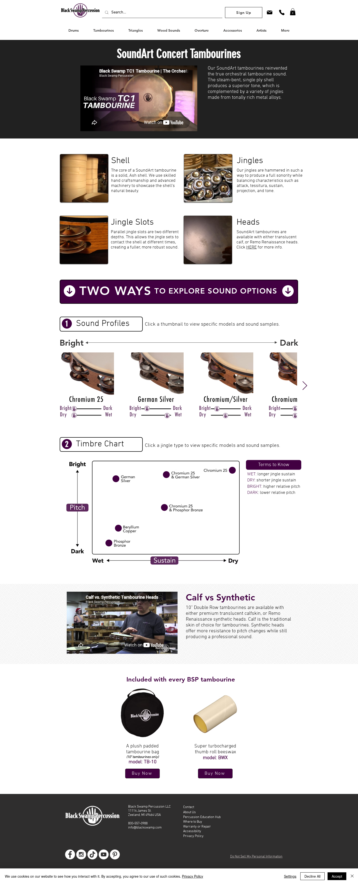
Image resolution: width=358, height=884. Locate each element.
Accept (337, 876)
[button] (293, 11)
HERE (251, 247)
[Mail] (269, 12)
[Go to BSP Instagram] (81, 854)
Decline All (312, 876)
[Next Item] (305, 386)
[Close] (352, 876)
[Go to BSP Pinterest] (115, 854)
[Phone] (282, 12)
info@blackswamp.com (145, 828)
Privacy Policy (192, 876)
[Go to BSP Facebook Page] (70, 854)
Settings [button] (290, 876)
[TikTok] (92, 854)
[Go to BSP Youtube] (104, 854)
